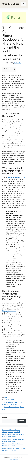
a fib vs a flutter (9, 400)
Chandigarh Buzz (10, 4)
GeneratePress (14, 459)
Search (4, 417)
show (12, 69)
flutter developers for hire (16, 177)
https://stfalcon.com (9, 311)
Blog (5, 397)
